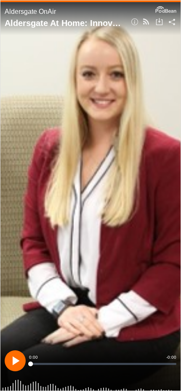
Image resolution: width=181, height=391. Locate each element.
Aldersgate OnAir (30, 11)
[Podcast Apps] (146, 22)
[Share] (172, 22)
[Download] (159, 22)
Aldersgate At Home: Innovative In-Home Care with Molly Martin (65, 23)
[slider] (102, 364)
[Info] (134, 22)
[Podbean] (165, 8)
